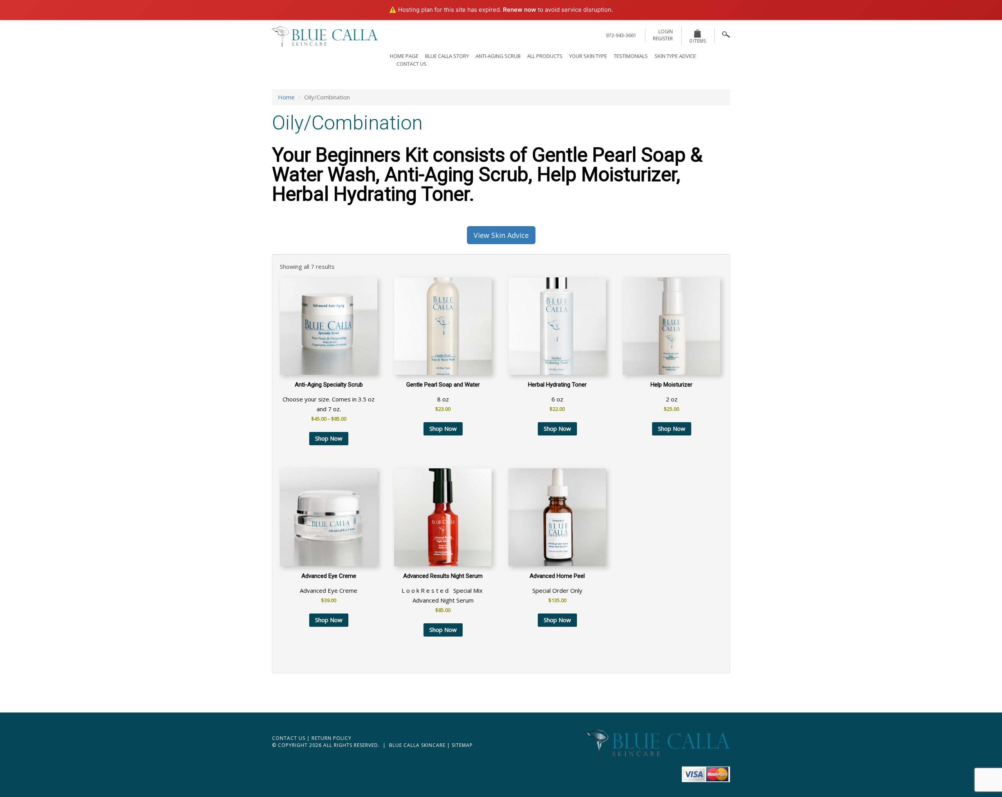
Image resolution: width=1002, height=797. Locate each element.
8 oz (443, 396)
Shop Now (328, 438)
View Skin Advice (501, 235)
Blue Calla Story (447, 55)
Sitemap (462, 745)
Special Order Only (557, 588)
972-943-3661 (621, 35)
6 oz (557, 396)
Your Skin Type (588, 55)
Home (286, 97)
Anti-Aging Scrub (498, 55)
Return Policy (331, 738)
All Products (544, 55)
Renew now (519, 9)
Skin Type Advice (675, 55)
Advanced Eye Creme (328, 588)
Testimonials (631, 55)
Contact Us (411, 63)
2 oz (671, 396)
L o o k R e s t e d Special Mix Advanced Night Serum (443, 592)
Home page (404, 55)
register (663, 38)
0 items (697, 41)
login (665, 31)
